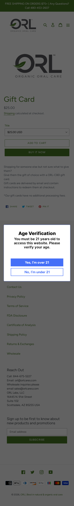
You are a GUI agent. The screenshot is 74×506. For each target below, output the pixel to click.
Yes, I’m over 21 (37, 262)
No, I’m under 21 (37, 272)
